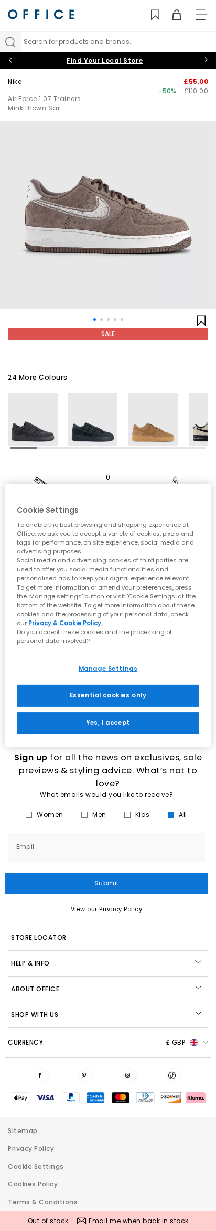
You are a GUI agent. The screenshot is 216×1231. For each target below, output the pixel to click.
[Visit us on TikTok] (174, 1075)
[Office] (42, 14)
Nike (14, 81)
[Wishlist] (149, 15)
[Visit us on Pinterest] (86, 1075)
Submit (106, 883)
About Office (35, 988)
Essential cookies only (108, 695)
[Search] (10, 42)
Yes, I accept (107, 722)
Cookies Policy (33, 1184)
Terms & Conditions (43, 1201)
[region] (107, 615)
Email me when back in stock (139, 1220)
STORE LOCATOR (39, 937)
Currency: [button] (96, 1042)
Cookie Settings (36, 1166)
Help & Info (30, 963)
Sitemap (23, 1130)
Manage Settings (108, 668)
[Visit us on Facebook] (42, 1075)
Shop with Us (34, 1014)
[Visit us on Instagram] (130, 1075)
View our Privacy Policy (107, 909)
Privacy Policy (31, 1148)
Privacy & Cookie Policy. (65, 623)
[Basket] (170, 15)
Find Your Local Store (105, 60)
